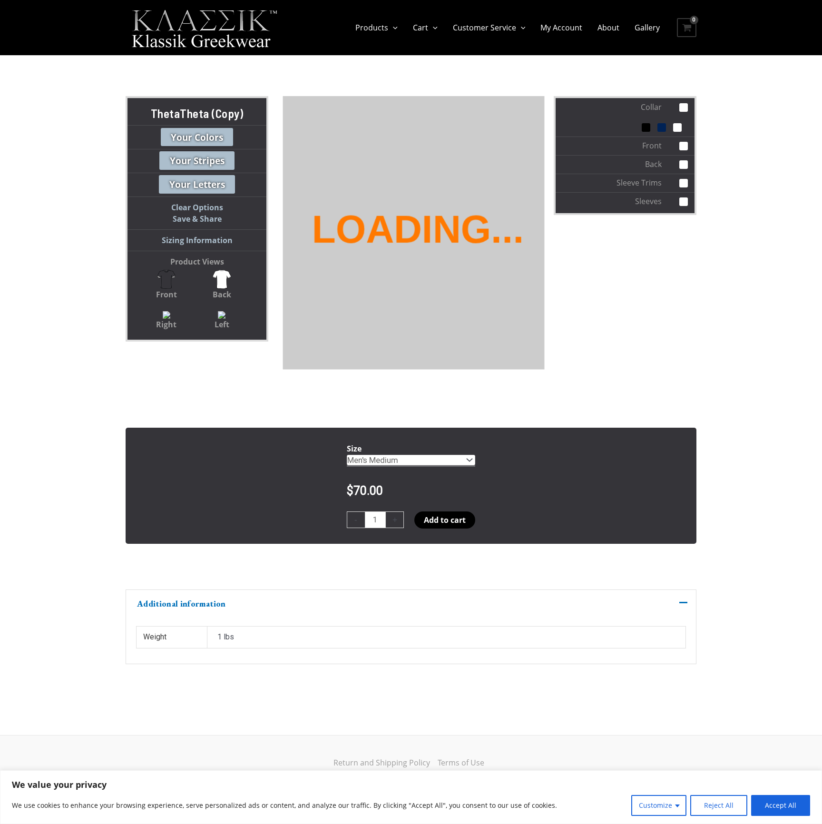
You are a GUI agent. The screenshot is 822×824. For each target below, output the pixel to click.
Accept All (780, 805)
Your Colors (197, 136)
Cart (420, 27)
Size (354, 448)
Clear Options (197, 207)
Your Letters (197, 184)
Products (371, 27)
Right (166, 324)
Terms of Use (461, 762)
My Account (561, 27)
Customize (655, 805)
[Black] (646, 127)
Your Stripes (197, 160)
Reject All (719, 805)
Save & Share (197, 219)
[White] (677, 127)
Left (222, 324)
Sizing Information (197, 240)
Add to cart (445, 520)
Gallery (647, 27)
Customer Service (484, 27)
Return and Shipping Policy (381, 762)
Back (222, 294)
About (608, 27)
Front (166, 294)
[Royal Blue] (661, 127)
